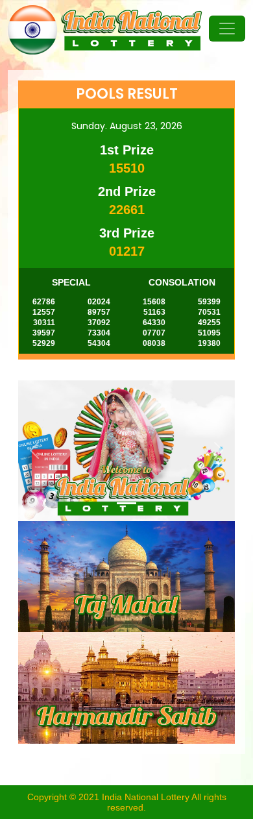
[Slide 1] (126, 503)
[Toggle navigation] (227, 29)
